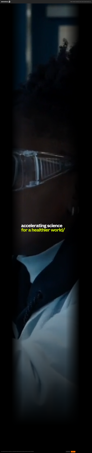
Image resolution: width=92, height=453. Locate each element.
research (74, 1)
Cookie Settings (68, 451)
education (77, 1)
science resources (86, 1)
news (80, 1)
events (83, 1)
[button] (71, 1)
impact (71, 1)
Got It (73, 451)
